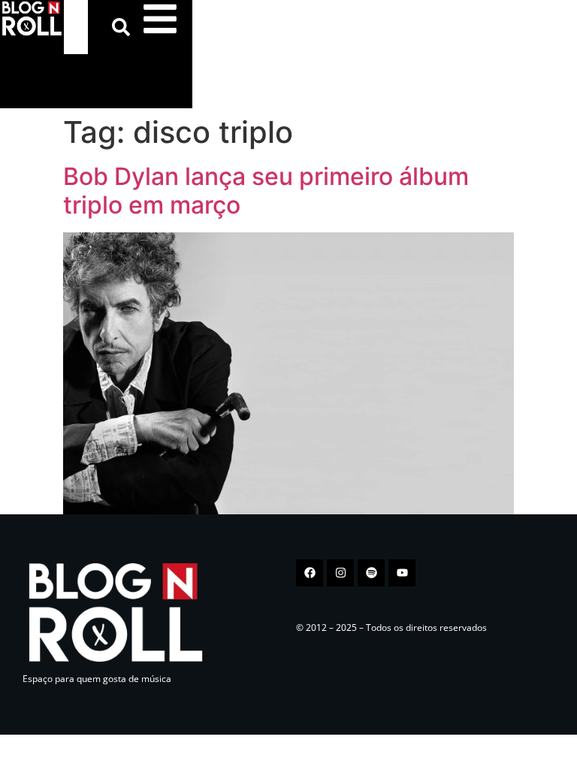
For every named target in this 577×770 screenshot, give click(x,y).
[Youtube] (401, 573)
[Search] (124, 27)
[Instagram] (340, 573)
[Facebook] (309, 573)
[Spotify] (371, 573)
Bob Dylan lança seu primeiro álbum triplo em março (266, 191)
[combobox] (76, 27)
